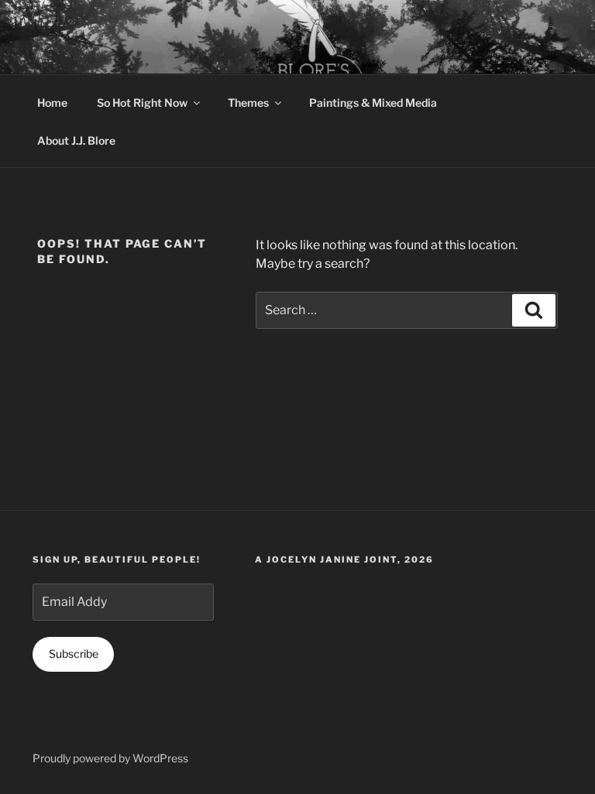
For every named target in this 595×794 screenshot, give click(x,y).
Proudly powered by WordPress (110, 758)
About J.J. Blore (76, 140)
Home (52, 102)
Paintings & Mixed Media (373, 102)
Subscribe (73, 653)
